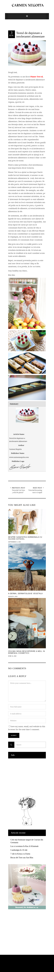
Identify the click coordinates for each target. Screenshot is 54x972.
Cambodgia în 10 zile (18, 850)
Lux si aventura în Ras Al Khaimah (24, 846)
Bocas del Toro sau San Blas (21, 857)
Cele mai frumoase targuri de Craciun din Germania (26, 841)
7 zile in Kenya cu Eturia (20, 854)
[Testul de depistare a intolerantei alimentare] (27, 53)
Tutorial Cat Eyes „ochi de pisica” (18, 491)
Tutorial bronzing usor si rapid (35, 491)
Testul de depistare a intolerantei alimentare (30, 34)
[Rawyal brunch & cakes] (27, 908)
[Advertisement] (27, 776)
